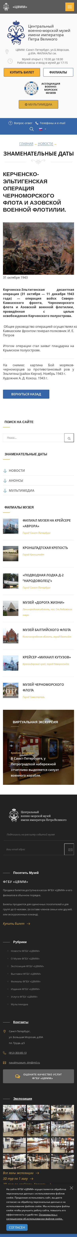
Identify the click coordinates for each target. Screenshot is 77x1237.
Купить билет (15, 923)
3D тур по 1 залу (16, 1178)
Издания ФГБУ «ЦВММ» (25, 989)
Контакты (20, 1022)
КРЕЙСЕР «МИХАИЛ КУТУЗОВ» (47, 657)
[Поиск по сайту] (31, 129)
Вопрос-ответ (23, 123)
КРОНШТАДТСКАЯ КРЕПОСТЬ (45, 548)
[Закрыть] (71, 1188)
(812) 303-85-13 (17, 1052)
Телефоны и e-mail (52, 123)
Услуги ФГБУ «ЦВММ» (24, 996)
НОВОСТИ (17, 470)
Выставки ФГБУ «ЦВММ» (26, 974)
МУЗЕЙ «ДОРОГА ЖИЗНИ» (43, 602)
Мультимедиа (39, 104)
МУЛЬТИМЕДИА (21, 490)
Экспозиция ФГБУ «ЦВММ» (27, 966)
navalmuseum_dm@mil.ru (24, 1062)
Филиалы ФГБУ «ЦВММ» (25, 981)
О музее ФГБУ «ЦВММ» (25, 958)
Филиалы (58, 72)
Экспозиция (22, 1098)
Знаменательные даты (38, 153)
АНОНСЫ (16, 480)
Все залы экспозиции (19, 1173)
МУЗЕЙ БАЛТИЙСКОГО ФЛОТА (47, 630)
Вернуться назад (26, 394)
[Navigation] (69, 7)
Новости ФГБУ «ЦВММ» (25, 951)
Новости (45, 144)
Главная (26, 144)
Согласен (17, 1227)
